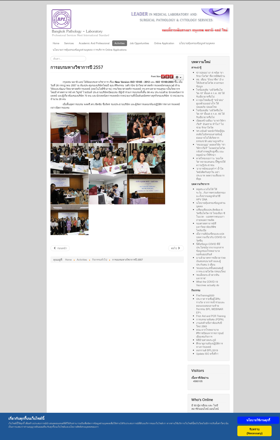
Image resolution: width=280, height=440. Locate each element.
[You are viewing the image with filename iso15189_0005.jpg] (108, 158)
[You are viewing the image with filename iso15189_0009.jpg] (146, 189)
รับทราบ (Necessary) (254, 431)
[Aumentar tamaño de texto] (163, 76)
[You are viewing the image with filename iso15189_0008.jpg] (108, 189)
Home (56, 43)
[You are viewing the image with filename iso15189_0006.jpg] (146, 158)
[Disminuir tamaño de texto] (171, 76)
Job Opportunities (139, 43)
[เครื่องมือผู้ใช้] (178, 77)
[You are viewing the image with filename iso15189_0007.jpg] (69, 189)
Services (69, 43)
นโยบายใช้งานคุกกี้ (258, 420)
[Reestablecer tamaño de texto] (167, 76)
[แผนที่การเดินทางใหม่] (172, 21)
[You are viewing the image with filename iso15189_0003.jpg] (146, 128)
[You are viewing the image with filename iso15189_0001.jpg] (69, 128)
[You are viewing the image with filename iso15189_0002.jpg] (108, 128)
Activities (119, 43)
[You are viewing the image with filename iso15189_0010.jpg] (69, 220)
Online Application (164, 43)
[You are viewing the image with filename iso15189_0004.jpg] (69, 158)
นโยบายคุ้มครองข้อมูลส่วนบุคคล (197, 43)
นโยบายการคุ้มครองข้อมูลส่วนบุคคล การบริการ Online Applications (90, 49)
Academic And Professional (94, 43)
